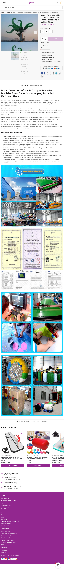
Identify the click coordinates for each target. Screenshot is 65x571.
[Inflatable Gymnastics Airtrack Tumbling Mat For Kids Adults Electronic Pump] (12, 442)
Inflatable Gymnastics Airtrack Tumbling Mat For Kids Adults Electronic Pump (12, 458)
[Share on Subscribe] (56, 73)
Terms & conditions (6, 523)
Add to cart (55, 39)
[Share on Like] (42, 73)
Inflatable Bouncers (10, 12)
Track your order (6, 531)
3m (42, 31)
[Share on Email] (53, 73)
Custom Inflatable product (8, 542)
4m (46, 31)
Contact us (4, 519)
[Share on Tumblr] (59, 73)
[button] (45, 38)
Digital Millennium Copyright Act (10, 521)
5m (50, 31)
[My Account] (58, 3)
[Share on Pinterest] (50, 73)
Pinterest (3, 552)
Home (2, 12)
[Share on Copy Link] (42, 76)
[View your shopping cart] (61, 3)
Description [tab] (24, 85)
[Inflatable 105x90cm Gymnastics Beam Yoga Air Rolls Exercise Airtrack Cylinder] (38, 442)
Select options (13, 465)
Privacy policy (5, 526)
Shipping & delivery (6, 538)
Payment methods (6, 536)
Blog (2, 517)
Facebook (4, 550)
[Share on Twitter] (47, 73)
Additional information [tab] (36, 85)
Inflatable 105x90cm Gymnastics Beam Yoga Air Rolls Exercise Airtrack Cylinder (38, 458)
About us (3, 515)
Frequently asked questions (9, 533)
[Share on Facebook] (44, 73)
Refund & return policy (7, 540)
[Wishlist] (22, 433)
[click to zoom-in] (19, 32)
